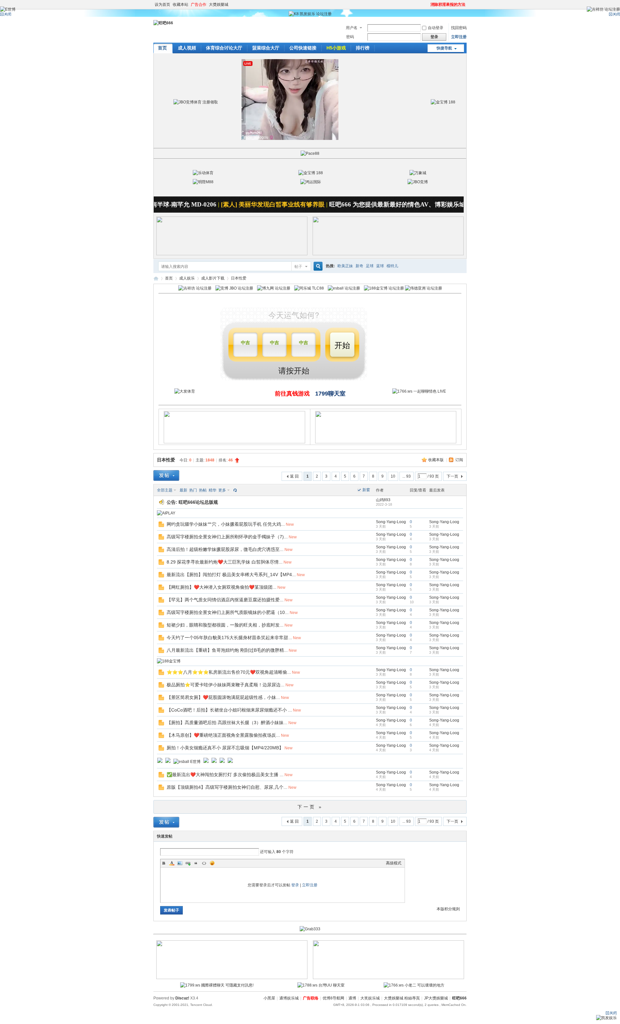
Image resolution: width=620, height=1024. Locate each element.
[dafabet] (388, 978)
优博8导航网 (333, 998)
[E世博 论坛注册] (8, 9)
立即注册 (459, 37)
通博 (352, 998)
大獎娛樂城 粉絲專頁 (402, 998)
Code (204, 863)
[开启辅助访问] (427, 4)
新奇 (359, 266)
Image (180, 863)
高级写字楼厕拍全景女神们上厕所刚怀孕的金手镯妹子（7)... (227, 536)
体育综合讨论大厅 (224, 47)
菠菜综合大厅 (265, 47)
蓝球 (380, 266)
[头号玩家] (167, 761)
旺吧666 (156, 278)
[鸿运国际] (310, 182)
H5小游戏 (336, 47)
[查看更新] (234, 490)
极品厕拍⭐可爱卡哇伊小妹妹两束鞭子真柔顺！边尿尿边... (225, 684)
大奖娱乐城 (370, 998)
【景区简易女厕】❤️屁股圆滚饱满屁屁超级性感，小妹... (223, 697)
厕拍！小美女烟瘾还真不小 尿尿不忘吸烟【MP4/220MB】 (225, 747)
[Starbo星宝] (222, 761)
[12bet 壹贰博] (230, 761)
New (290, 524)
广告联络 (310, 998)
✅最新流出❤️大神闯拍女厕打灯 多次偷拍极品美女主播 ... (225, 774)
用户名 (351, 28)
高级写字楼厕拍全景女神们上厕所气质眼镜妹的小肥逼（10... (228, 612)
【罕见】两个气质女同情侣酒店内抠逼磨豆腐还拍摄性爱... (225, 599)
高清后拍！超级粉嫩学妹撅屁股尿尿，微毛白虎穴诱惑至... (225, 549)
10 (393, 476)
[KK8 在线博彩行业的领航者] (388, 254)
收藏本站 (180, 4)
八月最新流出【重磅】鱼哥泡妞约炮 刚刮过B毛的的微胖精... (227, 650)
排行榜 (362, 47)
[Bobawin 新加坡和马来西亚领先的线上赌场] (234, 442)
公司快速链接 (302, 47)
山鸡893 (383, 500)
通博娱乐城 (289, 998)
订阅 (459, 460)
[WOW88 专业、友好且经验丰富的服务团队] (231, 254)
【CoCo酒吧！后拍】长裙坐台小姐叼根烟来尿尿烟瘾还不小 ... (229, 710)
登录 (295, 885)
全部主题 (164, 490)
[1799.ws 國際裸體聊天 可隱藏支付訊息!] (216, 985)
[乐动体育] (203, 173)
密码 (350, 37)
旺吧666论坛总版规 (198, 502)
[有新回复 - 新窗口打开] (161, 525)
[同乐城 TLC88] (309, 288)
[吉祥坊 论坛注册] (195, 288)
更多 (222, 490)
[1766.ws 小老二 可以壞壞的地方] (414, 985)
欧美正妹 (345, 266)
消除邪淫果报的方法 (447, 4)
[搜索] (317, 266)
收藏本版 (436, 460)
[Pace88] (310, 153)
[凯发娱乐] (606, 1018)
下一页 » (310, 806)
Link (188, 863)
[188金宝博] (169, 661)
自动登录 (435, 28)
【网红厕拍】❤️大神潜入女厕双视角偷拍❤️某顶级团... (221, 587)
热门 (193, 490)
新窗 (366, 490)
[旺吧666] (163, 23)
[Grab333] (310, 929)
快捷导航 (444, 48)
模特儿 (392, 266)
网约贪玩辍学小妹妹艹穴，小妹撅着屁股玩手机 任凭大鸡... (226, 524)
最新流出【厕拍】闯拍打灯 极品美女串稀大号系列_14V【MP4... (231, 574)
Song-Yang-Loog (391, 522)
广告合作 (198, 4)
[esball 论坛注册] (344, 288)
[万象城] (417, 173)
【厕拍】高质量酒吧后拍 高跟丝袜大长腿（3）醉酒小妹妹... (227, 722)
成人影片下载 (212, 278)
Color (172, 863)
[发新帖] (166, 475)
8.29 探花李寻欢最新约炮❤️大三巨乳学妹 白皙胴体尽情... (225, 562)
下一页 (452, 476)
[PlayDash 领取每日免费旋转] (386, 442)
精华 (212, 490)
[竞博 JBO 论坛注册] (234, 288)
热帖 (203, 490)
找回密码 (459, 28)
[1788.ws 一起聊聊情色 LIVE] (419, 391)
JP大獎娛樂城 (436, 998)
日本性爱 (166, 459)
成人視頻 (187, 47)
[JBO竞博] (418, 182)
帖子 (298, 266)
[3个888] (159, 761)
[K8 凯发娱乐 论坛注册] (310, 14)
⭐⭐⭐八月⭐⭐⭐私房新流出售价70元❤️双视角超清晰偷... (229, 672)
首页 (162, 47)
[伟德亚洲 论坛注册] (423, 288)
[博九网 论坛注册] (273, 288)
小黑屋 (269, 998)
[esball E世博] (187, 761)
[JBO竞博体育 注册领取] (195, 102)
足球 (370, 266)
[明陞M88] (203, 182)
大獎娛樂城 (218, 4)
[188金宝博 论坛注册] (384, 288)
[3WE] (231, 978)
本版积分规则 (448, 909)
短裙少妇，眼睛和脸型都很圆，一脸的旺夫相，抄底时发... (225, 625)
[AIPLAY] (166, 513)
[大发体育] (184, 391)
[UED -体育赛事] (206, 761)
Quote (196, 863)
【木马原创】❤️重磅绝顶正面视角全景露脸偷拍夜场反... (223, 735)
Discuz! (182, 998)
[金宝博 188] (443, 102)
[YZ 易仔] (214, 761)
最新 (183, 490)
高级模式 (393, 863)
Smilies (212, 863)
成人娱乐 (187, 278)
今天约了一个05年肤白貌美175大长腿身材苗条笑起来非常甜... (229, 637)
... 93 (406, 476)
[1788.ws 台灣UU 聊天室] (321, 985)
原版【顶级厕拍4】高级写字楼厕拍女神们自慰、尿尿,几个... (227, 787)
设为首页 (162, 4)
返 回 (294, 476)
